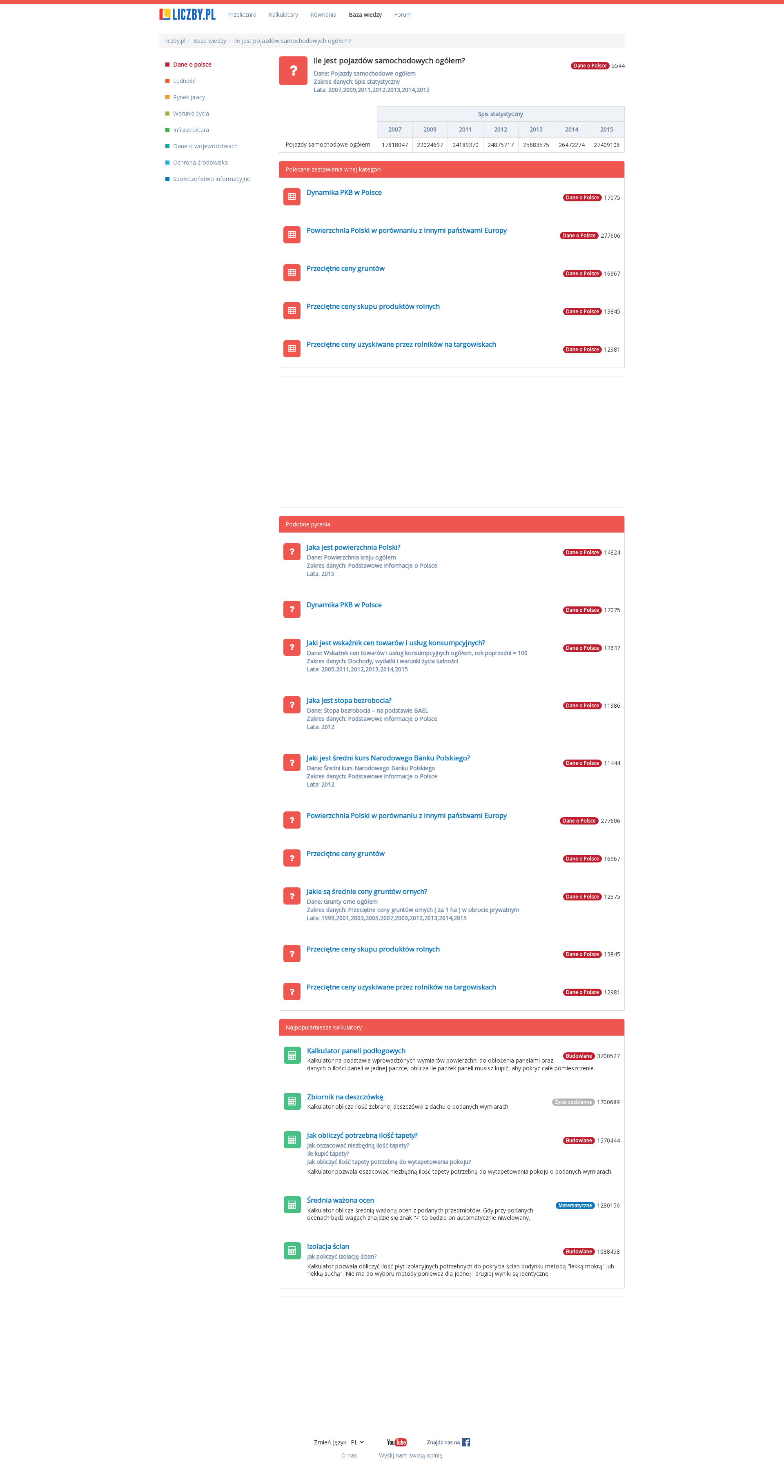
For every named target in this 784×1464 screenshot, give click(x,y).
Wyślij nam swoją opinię (411, 1455)
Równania (323, 14)
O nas (349, 1455)
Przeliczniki (242, 14)
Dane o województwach (205, 146)
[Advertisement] (452, 442)
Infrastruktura (190, 130)
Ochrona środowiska (200, 162)
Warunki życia (190, 113)
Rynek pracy (188, 97)
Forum (403, 14)
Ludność (184, 81)
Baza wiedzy (365, 14)
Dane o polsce (192, 64)
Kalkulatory (283, 14)
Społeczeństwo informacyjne (211, 179)
